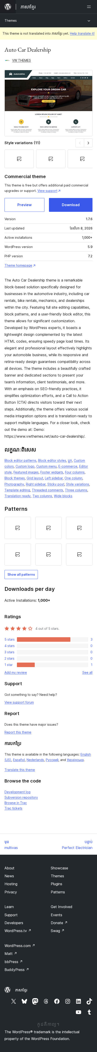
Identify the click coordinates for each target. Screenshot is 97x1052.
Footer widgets (51, 472)
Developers (14, 923)
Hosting (11, 884)
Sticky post (55, 484)
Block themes (15, 478)
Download (71, 205)
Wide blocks (63, 496)
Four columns (75, 472)
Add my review (16, 672)
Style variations (77, 484)
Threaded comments (47, 490)
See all (87, 672)
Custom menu (46, 466)
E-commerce (67, 466)
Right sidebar (36, 484)
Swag (58, 930)
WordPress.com (20, 945)
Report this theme (18, 732)
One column (73, 478)
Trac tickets (13, 808)
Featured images (26, 472)
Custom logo (25, 466)
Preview (24, 205)
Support (11, 915)
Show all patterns (21, 574)
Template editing (17, 490)
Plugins (56, 884)
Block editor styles (52, 460)
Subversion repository (21, 797)
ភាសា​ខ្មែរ (21, 990)
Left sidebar (54, 478)
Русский (52, 760)
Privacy (11, 892)
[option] (18, 528)
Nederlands (35, 760)
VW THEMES (21, 60)
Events (56, 915)
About (9, 868)
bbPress (14, 961)
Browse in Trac (16, 803)
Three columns (76, 490)
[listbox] (48, 541)
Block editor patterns (20, 460)
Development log (17, 792)
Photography (14, 484)
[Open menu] (90, 7)
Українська (75, 760)
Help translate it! (82, 33)
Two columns (42, 496)
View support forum (19, 702)
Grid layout (35, 478)
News (9, 876)
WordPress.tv (18, 930)
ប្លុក (70, 460)
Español (19, 760)
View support (47, 191)
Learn (9, 906)
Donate (59, 923)
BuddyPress (17, 969)
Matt (11, 953)
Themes (11, 20)
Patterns (58, 892)
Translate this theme (20, 770)
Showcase (59, 868)
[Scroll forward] (88, 142)
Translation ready (18, 496)
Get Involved (61, 906)
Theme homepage (18, 265)
